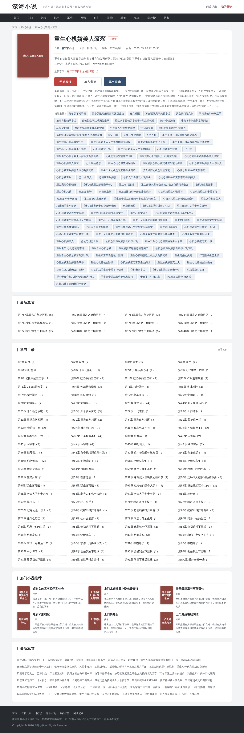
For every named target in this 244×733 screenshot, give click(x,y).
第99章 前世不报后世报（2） (142, 559)
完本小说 (51, 713)
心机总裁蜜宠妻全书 (201, 241)
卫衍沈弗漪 (51, 687)
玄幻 (30, 18)
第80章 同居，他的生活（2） (195, 518)
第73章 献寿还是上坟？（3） (35, 510)
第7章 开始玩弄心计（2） (140, 370)
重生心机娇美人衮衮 (68, 163)
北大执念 (42, 680)
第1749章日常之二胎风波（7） (36, 331)
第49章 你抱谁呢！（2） (32, 460)
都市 (56, 18)
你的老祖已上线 (90, 241)
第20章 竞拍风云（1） (191, 394)
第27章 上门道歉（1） (138, 411)
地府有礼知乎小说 (66, 120)
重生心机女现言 (139, 213)
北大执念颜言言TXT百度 (173, 693)
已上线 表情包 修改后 (180, 276)
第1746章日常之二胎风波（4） (196, 331)
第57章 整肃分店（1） (31, 477)
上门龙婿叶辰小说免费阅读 (121, 588)
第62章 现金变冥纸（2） (86, 485)
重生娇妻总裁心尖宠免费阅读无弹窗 (163, 163)
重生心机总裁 (64, 191)
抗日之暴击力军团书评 (79, 673)
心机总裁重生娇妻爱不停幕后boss (174, 213)
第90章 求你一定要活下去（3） (90, 543)
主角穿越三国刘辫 (140, 687)
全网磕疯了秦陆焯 (82, 680)
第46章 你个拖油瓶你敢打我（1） (91, 452)
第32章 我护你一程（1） (192, 419)
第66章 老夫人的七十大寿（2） (90, 493)
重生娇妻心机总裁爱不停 (70, 142)
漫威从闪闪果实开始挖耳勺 (123, 659)
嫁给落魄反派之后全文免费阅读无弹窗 (136, 673)
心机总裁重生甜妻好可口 (157, 205)
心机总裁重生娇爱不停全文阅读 (74, 220)
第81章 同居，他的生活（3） (35, 526)
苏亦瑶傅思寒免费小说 (157, 113)
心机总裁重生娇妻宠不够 (166, 269)
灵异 (110, 18)
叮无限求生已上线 (210, 255)
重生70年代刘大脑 (89, 693)
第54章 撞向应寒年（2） (86, 468)
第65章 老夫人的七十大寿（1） (36, 493)
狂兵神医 (135, 113)
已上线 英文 (86, 177)
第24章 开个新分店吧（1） (194, 403)
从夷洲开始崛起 (111, 693)
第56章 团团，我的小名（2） (195, 468)
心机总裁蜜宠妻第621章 (120, 156)
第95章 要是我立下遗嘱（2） (142, 551)
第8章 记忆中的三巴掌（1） (194, 370)
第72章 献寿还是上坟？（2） (195, 501)
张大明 (79, 659)
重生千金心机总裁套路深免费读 (119, 170)
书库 (166, 18)
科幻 (97, 18)
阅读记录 (211, 6)
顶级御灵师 (151, 693)
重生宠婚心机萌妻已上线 (152, 142)
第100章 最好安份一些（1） (194, 559)
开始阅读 (65, 81)
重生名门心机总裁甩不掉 (112, 220)
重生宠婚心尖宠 (184, 255)
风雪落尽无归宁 (25, 680)
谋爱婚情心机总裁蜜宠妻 (157, 170)
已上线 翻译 (86, 191)
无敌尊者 (65, 687)
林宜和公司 (68, 48)
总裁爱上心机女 (196, 269)
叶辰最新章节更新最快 (190, 588)
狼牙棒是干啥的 (103, 673)
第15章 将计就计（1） (138, 386)
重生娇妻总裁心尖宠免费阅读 (118, 276)
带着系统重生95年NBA (144, 680)
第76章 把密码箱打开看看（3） (197, 510)
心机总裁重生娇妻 (168, 149)
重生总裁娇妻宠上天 (169, 262)
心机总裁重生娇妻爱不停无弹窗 (202, 156)
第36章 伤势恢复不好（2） (194, 427)
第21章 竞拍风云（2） (31, 403)
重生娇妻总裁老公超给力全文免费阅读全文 (165, 184)
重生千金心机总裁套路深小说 (73, 255)
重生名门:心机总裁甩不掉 (71, 248)
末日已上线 (106, 191)
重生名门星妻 (183, 220)
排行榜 (151, 18)
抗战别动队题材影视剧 (161, 666)
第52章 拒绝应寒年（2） (193, 460)
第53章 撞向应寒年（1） (32, 468)
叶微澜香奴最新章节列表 (194, 120)
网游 (83, 18)
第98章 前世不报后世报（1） (88, 559)
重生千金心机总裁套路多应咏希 (180, 134)
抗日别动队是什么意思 (115, 687)
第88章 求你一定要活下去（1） (196, 534)
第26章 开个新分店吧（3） (87, 411)
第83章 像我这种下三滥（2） (142, 526)
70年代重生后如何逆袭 (172, 673)
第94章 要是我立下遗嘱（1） (88, 551)
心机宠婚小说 (138, 269)
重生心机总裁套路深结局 (122, 163)
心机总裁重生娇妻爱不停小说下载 (175, 248)
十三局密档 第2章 (52, 659)
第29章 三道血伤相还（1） (33, 419)
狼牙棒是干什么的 (95, 659)
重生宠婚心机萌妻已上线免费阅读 (159, 156)
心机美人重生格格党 (98, 227)
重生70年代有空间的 (28, 659)
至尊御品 (42, 673)
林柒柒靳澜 (62, 127)
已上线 (189, 149)
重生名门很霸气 (169, 227)
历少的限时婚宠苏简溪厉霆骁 (108, 113)
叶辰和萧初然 (41, 614)
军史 (70, 18)
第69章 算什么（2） (30, 501)
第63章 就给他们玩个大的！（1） (145, 485)
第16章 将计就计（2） (191, 386)
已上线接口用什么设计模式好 (135, 191)
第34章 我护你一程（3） (86, 427)
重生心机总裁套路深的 (200, 262)
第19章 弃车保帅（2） (138, 394)
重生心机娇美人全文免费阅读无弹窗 (111, 142)
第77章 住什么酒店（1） (32, 518)
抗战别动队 (100, 666)
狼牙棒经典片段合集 (171, 680)
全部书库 (26, 713)
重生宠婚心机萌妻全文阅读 (192, 205)
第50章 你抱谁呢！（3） (86, 460)
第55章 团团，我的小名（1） (142, 468)
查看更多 (222, 349)
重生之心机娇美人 (211, 198)
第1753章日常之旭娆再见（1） (36, 322)
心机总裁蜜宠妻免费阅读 (70, 213)
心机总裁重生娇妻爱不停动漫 (108, 269)
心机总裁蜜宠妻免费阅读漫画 (100, 205)
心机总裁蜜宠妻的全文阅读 (136, 262)
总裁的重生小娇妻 (67, 205)
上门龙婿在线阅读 (187, 614)
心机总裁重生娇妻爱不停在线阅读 (177, 177)
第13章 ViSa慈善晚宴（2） (34, 386)
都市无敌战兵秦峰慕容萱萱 (89, 127)
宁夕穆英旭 (146, 127)
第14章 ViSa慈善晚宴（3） (87, 386)
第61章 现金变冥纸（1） (32, 485)
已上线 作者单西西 (67, 198)
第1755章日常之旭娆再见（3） (143, 314)
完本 (137, 18)
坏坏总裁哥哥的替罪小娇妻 (72, 283)
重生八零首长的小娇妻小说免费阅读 (135, 120)
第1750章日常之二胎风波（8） (196, 322)
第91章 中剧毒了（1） (138, 543)
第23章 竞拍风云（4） (138, 403)
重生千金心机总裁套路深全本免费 (191, 142)
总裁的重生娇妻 (108, 177)
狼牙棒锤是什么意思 (65, 666)
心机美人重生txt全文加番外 (179, 198)
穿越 (43, 18)
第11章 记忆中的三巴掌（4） (142, 378)
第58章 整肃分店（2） (84, 477)
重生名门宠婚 (127, 184)
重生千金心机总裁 (102, 248)
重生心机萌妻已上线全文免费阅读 (149, 255)
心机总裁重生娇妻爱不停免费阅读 (75, 170)
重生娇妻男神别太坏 (68, 227)
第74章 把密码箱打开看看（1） (89, 510)
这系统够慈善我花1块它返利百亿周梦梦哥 (79, 134)
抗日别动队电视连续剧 (188, 659)
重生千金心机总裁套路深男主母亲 (164, 241)
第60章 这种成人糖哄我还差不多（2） (201, 477)
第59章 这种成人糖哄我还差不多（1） (147, 477)
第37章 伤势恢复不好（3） (34, 436)
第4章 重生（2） (188, 361)
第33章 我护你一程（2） (32, 427)
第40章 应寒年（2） (190, 436)
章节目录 (115, 81)
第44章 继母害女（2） (191, 444)
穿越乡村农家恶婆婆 (65, 693)
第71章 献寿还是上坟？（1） (142, 501)
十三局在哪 (94, 687)
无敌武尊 (194, 693)
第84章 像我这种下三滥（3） (195, 526)
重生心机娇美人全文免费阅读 (135, 149)
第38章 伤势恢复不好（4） (87, 436)
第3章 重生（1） (134, 361)
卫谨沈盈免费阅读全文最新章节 (112, 680)
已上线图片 (130, 205)
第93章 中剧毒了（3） (31, 551)
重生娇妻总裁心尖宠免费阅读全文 (135, 227)
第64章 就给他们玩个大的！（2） (198, 485)
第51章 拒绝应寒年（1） (139, 460)
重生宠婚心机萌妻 (67, 184)
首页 (16, 18)
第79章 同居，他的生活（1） (142, 518)
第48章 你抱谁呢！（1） (192, 452)
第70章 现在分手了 (82, 501)
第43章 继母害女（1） (138, 444)
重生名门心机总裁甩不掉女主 (108, 213)
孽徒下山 (113, 134)
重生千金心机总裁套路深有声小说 (75, 276)
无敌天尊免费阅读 (132, 693)
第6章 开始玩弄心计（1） (86, 370)
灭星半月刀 (85, 666)
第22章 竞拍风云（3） (84, 403)
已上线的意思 (94, 163)
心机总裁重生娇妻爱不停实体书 (158, 234)
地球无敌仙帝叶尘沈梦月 (172, 127)
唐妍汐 (156, 687)
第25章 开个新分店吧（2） (34, 411)
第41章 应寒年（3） (30, 444)
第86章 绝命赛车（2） (84, 534)
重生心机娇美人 (65, 241)
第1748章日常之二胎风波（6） (89, 331)
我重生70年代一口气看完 (201, 673)
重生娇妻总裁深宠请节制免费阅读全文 (135, 198)
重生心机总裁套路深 (103, 262)
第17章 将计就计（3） (31, 394)
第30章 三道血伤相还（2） (87, 419)
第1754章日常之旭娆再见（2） (196, 314)
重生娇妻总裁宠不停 (96, 198)
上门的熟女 (111, 614)
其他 (123, 18)
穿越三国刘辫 (57, 673)
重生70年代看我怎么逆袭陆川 (156, 659)
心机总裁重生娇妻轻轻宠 (196, 234)
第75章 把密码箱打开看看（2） (143, 510)
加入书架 (90, 81)
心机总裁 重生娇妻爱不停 (192, 170)
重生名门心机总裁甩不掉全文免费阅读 (78, 156)
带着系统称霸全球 (59, 680)
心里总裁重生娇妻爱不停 (70, 262)
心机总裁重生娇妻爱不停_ (98, 184)
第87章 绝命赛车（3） (138, 534)
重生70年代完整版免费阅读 (192, 666)
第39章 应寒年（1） (136, 436)
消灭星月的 (79, 687)
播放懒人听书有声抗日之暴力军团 (128, 666)
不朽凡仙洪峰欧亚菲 (210, 113)
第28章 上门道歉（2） (191, 411)
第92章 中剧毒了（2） (191, 543)
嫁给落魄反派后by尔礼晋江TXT (34, 693)
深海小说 (24, 6)
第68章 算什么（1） (190, 493)
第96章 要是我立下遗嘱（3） (195, 551)
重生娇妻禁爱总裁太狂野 (110, 255)
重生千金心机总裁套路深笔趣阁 (151, 220)
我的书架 (226, 6)
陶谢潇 (211, 687)
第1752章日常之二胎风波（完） (90, 322)
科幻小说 (26, 27)
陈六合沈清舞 (167, 120)
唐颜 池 (69, 659)
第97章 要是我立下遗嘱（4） (35, 559)
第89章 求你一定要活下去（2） (36, 543)
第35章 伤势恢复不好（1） (141, 427)
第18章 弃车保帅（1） (84, 394)
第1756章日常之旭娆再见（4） (89, 314)
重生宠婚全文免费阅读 (210, 220)
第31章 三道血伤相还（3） (141, 419)
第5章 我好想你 (27, 370)
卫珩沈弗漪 (199, 687)
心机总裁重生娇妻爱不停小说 (122, 241)
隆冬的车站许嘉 (77, 113)
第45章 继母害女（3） (31, 452)
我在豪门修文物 (184, 113)
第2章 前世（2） (81, 361)
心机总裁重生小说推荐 (171, 191)
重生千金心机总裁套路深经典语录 (115, 234)
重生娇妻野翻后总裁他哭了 (134, 248)
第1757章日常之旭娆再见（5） (84, 71)
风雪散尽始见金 (25, 673)
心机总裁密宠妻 (205, 184)
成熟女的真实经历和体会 (48, 588)
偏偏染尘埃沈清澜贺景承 (95, 120)
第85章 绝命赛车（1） (31, 534)
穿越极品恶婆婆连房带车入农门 (34, 666)
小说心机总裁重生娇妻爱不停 (73, 234)
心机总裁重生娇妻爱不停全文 (206, 163)
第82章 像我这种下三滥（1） (88, 526)
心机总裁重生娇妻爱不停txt (201, 227)
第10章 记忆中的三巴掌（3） (88, 378)
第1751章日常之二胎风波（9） (143, 322)
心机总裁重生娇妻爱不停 (204, 191)
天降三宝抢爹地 (132, 134)
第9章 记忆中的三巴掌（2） (34, 378)
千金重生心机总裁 (151, 276)
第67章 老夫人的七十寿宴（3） (143, 493)
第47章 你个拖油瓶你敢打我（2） (145, 452)
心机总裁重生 (64, 177)
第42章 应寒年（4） (83, 444)
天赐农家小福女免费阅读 (176, 687)
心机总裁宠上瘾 (102, 149)
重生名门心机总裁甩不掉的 (72, 149)
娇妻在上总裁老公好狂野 (70, 269)
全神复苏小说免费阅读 (122, 127)
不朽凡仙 (152, 134)
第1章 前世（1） (27, 361)
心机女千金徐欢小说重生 (138, 177)
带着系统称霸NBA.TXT (29, 687)
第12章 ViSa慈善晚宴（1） (194, 378)
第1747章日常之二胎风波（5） (143, 331)
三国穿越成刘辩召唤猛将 (198, 680)
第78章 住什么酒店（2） (86, 518)
